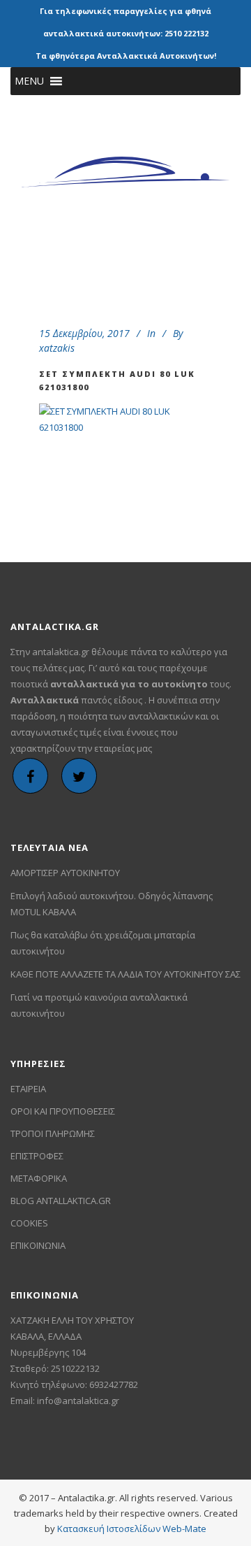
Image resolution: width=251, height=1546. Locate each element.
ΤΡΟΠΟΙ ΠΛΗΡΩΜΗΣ (52, 1133)
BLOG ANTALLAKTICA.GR (60, 1200)
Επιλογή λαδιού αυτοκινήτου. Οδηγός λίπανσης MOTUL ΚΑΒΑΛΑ (111, 903)
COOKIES (29, 1223)
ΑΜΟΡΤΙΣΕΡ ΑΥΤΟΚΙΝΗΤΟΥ (65, 872)
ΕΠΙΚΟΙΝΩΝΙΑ (38, 1245)
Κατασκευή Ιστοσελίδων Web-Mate (131, 1528)
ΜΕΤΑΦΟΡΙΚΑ (38, 1178)
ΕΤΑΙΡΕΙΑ (28, 1088)
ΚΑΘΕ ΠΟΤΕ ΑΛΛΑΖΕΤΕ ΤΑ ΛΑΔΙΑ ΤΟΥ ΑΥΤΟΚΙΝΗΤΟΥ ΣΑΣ (125, 974)
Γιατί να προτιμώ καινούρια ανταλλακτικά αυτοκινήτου (99, 1005)
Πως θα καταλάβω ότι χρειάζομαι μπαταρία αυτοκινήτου (102, 943)
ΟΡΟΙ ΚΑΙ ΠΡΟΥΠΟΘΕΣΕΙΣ (62, 1111)
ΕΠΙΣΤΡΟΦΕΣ (36, 1156)
